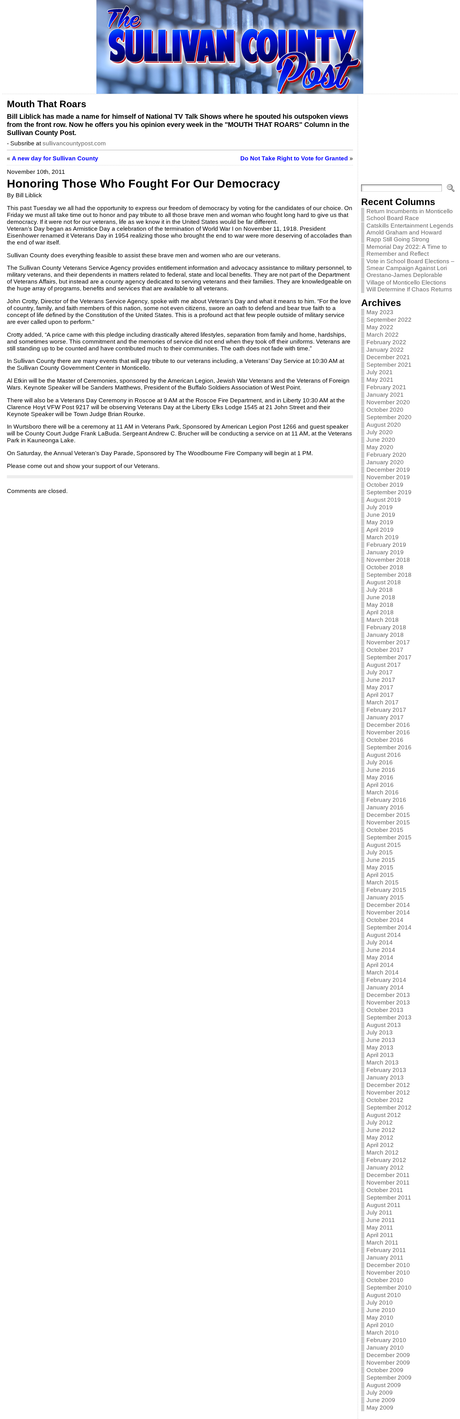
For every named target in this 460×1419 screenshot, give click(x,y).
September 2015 (388, 837)
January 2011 (384, 1257)
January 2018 (385, 635)
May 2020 (379, 447)
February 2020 (386, 454)
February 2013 (386, 1070)
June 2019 (380, 514)
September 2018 (388, 574)
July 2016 (379, 762)
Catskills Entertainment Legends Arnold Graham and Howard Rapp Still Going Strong (409, 232)
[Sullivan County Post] (229, 47)
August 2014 (383, 935)
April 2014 (380, 965)
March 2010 (382, 1332)
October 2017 (384, 650)
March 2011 (382, 1242)
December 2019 (388, 469)
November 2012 (388, 1092)
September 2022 (388, 319)
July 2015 (379, 852)
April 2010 (380, 1325)
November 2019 (388, 477)
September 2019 (388, 492)
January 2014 (385, 987)
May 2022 (379, 327)
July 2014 (379, 942)
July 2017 (379, 672)
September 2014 (388, 927)
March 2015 (382, 882)
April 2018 (380, 612)
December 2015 (388, 815)
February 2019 (386, 544)
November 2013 (388, 1002)
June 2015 (380, 860)
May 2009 (379, 1407)
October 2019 (384, 484)
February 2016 (386, 800)
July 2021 (379, 372)
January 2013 (385, 1077)
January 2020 (385, 462)
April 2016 (380, 785)
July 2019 (379, 507)
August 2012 (383, 1115)
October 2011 (384, 1190)
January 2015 (385, 897)
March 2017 (382, 702)
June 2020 (380, 439)
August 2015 (383, 845)
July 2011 (379, 1212)
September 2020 (388, 417)
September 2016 (388, 747)
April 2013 (380, 1055)
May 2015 (379, 867)
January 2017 (385, 717)
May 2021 (379, 379)
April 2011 (379, 1235)
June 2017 (380, 680)
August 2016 (383, 755)
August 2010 (383, 1295)
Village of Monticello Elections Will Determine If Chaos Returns (409, 286)
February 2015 (386, 890)
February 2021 (386, 387)
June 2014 (380, 950)
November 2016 (388, 732)
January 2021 (385, 394)
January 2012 (385, 1167)
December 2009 (388, 1355)
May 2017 (379, 687)
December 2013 (388, 995)
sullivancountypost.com (74, 143)
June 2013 (380, 1040)
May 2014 (379, 957)
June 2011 (380, 1220)
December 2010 (388, 1265)
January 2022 (385, 349)
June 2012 (380, 1130)
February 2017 (386, 710)
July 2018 (379, 589)
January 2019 (385, 552)
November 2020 (388, 402)
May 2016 (379, 777)
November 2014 (388, 912)
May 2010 (379, 1317)
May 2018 (379, 604)
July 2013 (379, 1032)
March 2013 (382, 1062)
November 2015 (388, 822)
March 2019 (382, 537)
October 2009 (384, 1370)
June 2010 (380, 1310)
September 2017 (388, 657)
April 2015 (380, 875)
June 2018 (380, 597)
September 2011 (388, 1197)
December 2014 (388, 905)
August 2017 (383, 665)
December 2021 (388, 357)
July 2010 (379, 1302)
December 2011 (388, 1175)
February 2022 (386, 342)
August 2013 (383, 1025)
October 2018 (384, 567)
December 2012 (388, 1085)
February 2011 (386, 1250)
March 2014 (382, 972)
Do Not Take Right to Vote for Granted (294, 158)
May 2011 (379, 1227)
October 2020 (384, 409)
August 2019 (383, 499)
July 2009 (379, 1392)
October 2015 (384, 830)
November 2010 (388, 1272)
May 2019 (379, 522)
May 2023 (379, 312)
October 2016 (384, 740)
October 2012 (384, 1100)
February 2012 (386, 1160)
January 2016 (385, 807)
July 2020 (379, 432)
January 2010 (385, 1347)
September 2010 (388, 1287)
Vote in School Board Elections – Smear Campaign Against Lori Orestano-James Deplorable (410, 268)
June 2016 (380, 770)
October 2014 (384, 920)
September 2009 (388, 1377)
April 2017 (380, 695)
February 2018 (386, 627)
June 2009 (380, 1400)
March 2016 (382, 792)
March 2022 (382, 334)
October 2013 (384, 1010)
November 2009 (388, 1362)
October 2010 (384, 1280)
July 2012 (379, 1122)
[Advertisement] (408, 140)
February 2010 (386, 1340)
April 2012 (380, 1145)
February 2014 (386, 980)
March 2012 (382, 1152)
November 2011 (388, 1182)
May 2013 (379, 1047)
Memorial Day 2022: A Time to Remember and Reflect (406, 250)
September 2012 (388, 1107)
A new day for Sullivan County (55, 158)
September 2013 (388, 1017)
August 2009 (383, 1385)
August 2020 (383, 424)
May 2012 (379, 1137)
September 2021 (388, 364)
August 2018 (383, 582)
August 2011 (383, 1205)
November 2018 (388, 559)
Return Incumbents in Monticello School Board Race (409, 214)
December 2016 (388, 725)
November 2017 (388, 642)
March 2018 (382, 619)
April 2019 (380, 529)
